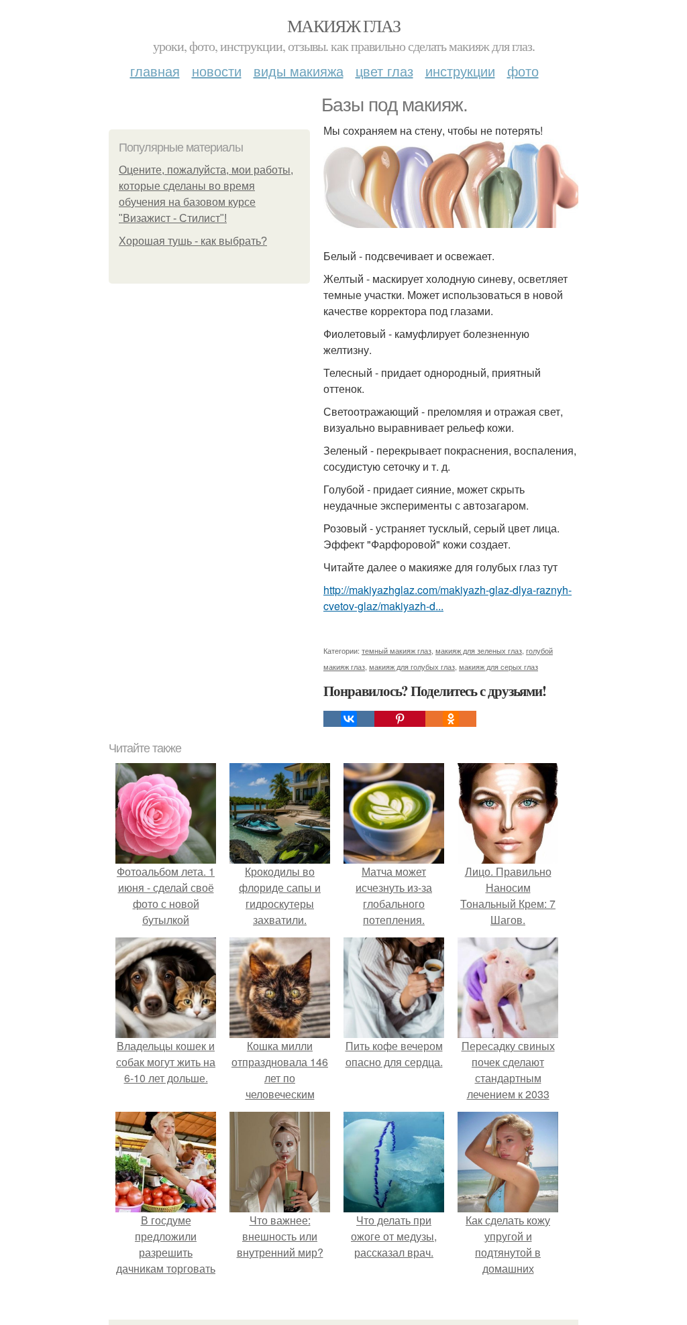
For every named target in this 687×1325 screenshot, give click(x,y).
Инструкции (460, 70)
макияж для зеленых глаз (478, 650)
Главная (155, 70)
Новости (217, 70)
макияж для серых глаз (498, 666)
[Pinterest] (399, 719)
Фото (523, 70)
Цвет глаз (384, 70)
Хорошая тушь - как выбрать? (193, 241)
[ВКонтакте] (348, 719)
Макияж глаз (343, 25)
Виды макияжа (299, 70)
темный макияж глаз (396, 650)
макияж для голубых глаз (412, 666)
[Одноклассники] (450, 719)
